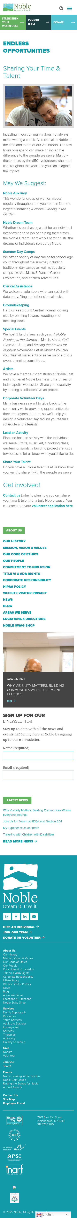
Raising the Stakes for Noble (20, 1083)
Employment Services (11, 1029)
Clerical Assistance (17, 286)
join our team (16, 932)
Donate (7, 1052)
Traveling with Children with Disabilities (28, 834)
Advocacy (9, 1038)
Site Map (9, 1099)
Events (7, 1072)
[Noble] (17, 7)
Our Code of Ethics (20, 554)
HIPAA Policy (14, 587)
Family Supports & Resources (14, 1014)
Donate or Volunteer (22, 937)
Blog (7, 606)
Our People (13, 561)
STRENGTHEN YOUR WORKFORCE (10, 22)
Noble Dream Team (17, 222)
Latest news (17, 800)
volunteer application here (52, 506)
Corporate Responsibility (27, 580)
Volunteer (9, 1055)
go (10, 701)
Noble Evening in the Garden (21, 1076)
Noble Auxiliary (15, 193)
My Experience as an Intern (21, 828)
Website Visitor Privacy (25, 593)
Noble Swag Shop (19, 625)
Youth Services (12, 1020)
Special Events (14, 329)
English (47, 1214)
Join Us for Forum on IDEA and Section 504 (32, 821)
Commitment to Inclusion (26, 567)
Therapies (9, 1034)
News (8, 600)
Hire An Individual (19, 927)
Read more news (18, 841)
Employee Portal (14, 1103)
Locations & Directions (24, 619)
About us (14, 530)
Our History (14, 541)
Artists (8, 369)
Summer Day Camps (19, 252)
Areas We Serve (17, 613)
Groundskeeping (16, 305)
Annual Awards (12, 1087)
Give (6, 1048)
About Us (9, 950)
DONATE (58, 22)
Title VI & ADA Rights (21, 574)
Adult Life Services (14, 1023)
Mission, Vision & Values (25, 548)
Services (8, 1008)
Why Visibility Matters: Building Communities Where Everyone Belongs (37, 812)
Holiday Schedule (14, 1042)
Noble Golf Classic (14, 1080)
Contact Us (10, 1095)
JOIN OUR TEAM (34, 22)
